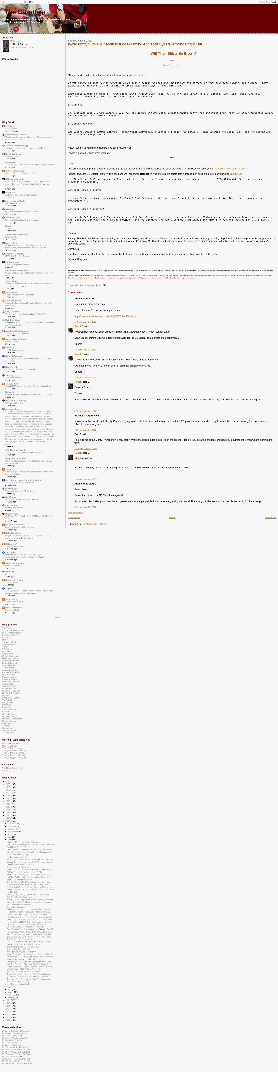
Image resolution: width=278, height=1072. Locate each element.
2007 (8, 1011)
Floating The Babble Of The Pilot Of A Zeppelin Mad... (29, 922)
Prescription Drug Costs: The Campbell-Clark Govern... (30, 962)
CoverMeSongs (9, 677)
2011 (8, 1000)
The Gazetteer (25, 12)
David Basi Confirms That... (18, 847)
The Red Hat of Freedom (15, 546)
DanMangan (11, 497)
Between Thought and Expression (19, 527)
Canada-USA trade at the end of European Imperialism (28, 386)
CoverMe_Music (13, 300)
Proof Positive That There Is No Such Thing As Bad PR (30, 929)
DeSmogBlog (11, 514)
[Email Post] (104, 285)
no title (8, 574)
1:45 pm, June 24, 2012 (85, 322)
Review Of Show (9, 746)
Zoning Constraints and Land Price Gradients (24, 452)
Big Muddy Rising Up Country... (20, 880)
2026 (8, 781)
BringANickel (8, 702)
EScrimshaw (11, 292)
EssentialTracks (9, 770)
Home (172, 517)
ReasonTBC (11, 162)
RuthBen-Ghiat (12, 320)
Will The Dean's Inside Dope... (19, 905)
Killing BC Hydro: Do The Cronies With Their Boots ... (29, 924)
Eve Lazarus (11, 505)
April (10, 989)
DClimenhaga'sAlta (14, 179)
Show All (57, 618)
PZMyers (9, 126)
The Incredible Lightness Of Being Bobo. (24, 947)
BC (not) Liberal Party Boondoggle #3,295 (24, 872)
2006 (8, 1014)
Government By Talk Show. (18, 867)
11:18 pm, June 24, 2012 (85, 448)
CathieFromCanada (14, 171)
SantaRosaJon (9, 730)
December (12, 824)
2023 (8, 790)
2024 (8, 787)
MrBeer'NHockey (13, 608)
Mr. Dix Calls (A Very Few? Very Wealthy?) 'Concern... (29, 887)
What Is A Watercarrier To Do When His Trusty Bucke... (30, 870)
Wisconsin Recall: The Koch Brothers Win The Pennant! (30, 957)
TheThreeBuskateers (12, 768)
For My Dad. (12, 892)
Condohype (7, 728)
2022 (8, 793)
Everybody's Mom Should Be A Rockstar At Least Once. (30, 890)
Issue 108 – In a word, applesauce (19, 483)
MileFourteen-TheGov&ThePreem (18, 1063)
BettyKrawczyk (9, 723)
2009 (8, 1006)
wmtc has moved (12, 566)
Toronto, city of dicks (14, 602)
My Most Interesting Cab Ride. (20, 984)
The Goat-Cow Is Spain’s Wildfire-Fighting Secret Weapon (29, 165)
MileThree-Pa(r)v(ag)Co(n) (14, 1038)
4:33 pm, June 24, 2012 (85, 411)
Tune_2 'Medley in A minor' (14, 750)
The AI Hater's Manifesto (15, 350)
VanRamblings (12, 281)
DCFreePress (8, 674)
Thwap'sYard (11, 384)
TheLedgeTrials (9, 709)
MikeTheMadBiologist (12, 633)
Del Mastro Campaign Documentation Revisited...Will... (30, 909)
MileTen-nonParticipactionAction (17, 1054)
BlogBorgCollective (11, 660)
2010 (8, 1003)
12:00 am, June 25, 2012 (85, 479)
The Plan (9, 228)
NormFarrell (11, 367)
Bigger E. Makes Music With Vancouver (23, 842)
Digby (8, 226)
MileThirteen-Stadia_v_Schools (16, 1061)
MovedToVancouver (11, 721)
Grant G (79, 326)
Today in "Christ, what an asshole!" (20, 173)
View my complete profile (21, 47)
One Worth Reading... (16, 907)
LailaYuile (10, 552)
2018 (8, 804)
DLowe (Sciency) (10, 656)
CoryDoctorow (12, 312)
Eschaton (6, 707)
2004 (8, 1020)
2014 (8, 815)
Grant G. (138, 275)
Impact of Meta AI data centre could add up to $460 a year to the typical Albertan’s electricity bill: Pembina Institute (27, 184)
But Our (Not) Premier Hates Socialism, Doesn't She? (29, 919)
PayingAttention (9, 679)
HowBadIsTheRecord (12, 719)
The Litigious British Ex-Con (18, 949)
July (10, 837)
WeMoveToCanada (14, 563)
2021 (8, 795)
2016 (8, 809)
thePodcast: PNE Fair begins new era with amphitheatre (28, 394)
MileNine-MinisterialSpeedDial (16, 1052)
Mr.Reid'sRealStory (11, 698)
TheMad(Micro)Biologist (17, 234)
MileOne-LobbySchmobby (14, 1033)
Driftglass (10, 192)
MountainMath (8, 665)
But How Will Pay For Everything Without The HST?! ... (30, 877)
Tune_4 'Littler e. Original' (14, 755)
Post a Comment (75, 513)
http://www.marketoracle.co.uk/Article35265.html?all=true (105, 316)
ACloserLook (8, 732)
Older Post (270, 517)
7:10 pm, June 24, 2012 (85, 430)
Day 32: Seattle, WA (14, 403)
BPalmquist (11, 489)
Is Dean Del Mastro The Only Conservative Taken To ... (30, 942)
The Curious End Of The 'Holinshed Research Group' (29, 937)
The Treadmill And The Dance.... (20, 939)
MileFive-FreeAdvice (11, 1042)
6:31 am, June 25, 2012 (85, 507)
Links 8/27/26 (11, 237)
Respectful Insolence (15, 458)
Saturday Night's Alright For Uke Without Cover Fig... (29, 895)
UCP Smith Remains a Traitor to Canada (22, 212)
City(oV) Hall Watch (14, 254)
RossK (78, 381)
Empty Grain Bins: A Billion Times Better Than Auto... (29, 902)
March (10, 992)
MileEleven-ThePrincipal (13, 1056)
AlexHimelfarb (12, 409)
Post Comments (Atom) (94, 524)
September (12, 832)
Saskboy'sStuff (12, 217)
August (11, 834)
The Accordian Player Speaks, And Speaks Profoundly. (30, 899)
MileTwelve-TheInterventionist (16, 1059)
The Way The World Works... (19, 897)
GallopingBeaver (10, 714)
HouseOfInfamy (9, 716)
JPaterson (10, 469)
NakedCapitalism (13, 154)
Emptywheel (11, 243)
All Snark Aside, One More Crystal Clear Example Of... (30, 934)
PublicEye (6, 705)
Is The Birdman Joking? (17, 857)
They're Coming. (12, 582)
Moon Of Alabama (10, 681)
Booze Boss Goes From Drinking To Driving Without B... (30, 914)
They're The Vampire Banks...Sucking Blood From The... (30, 860)
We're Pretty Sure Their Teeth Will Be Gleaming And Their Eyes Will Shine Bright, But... (136, 44)
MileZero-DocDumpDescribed (16, 1031)
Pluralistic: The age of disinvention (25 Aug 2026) (25, 314)
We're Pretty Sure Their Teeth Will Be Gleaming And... (29, 852)
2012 (8, 821)
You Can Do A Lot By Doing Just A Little (23, 972)
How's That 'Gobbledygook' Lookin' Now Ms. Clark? (28, 875)
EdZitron (9, 347)
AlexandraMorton (10, 670)
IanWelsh (9, 572)
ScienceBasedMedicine (16, 270)
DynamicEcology (13, 356)
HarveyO (6, 695)
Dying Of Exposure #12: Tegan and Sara (22, 499)
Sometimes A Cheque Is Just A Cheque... (24, 944)
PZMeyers (7, 649)
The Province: (139, 75)
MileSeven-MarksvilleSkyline (15, 1047)
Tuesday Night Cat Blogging (17, 333)
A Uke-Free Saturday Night (18, 855)
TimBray (9, 375)
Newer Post (74, 517)
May (10, 987)
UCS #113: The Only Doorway (17, 256)
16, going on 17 (192, 241)
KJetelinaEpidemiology (16, 145)
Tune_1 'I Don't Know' (12, 748)
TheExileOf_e (8, 700)
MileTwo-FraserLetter (12, 1035)
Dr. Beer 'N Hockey (14, 525)
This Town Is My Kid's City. (18, 982)
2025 (8, 784)
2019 (8, 801)
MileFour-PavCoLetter (12, 1040)
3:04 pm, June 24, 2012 (85, 350)
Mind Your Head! (12, 610)
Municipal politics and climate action (20, 369)
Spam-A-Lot (236, 174)
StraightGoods (8, 684)
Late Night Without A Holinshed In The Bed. (25, 927)
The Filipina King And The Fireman (21, 952)
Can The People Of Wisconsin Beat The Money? (27, 964)
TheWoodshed (9, 642)
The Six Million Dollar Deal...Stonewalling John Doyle (29, 882)
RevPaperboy (12, 599)
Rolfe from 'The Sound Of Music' (230, 168)
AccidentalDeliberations (17, 331)
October (11, 829)
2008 (8, 1009)
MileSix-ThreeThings (11, 1045)
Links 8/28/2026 (12, 156)
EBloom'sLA (11, 544)
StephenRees (8, 686)
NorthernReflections (15, 580)
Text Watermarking (13, 378)
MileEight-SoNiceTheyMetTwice (16, 1049)
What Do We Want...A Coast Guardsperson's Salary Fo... (31, 954)
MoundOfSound (9, 663)
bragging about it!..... (88, 278)
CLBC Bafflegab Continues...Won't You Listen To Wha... (30, 850)
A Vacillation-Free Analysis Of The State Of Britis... (28, 885)
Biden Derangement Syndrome (18, 265)
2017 (8, 807)
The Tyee (6, 628)
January (11, 997)
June (10, 840)
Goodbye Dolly (11, 342)
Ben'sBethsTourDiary (15, 400)
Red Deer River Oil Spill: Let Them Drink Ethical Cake (29, 932)
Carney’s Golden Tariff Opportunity (19, 295)
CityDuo (9, 588)
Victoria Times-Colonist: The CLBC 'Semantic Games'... (30, 862)
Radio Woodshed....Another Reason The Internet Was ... (30, 967)
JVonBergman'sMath (15, 450)
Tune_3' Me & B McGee (13, 753)
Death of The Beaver (14, 508)
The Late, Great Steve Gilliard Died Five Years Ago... (29, 979)
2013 (8, 818)
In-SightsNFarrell (10, 635)
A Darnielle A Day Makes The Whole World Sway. (27, 977)
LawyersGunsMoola (15, 201)
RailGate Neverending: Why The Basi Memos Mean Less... (32, 845)
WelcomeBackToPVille (16, 339)
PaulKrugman (12, 262)
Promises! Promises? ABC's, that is (20, 491)
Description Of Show (11, 743)
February (12, 995)
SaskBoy (6, 725)
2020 (8, 798)
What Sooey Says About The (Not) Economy (25, 959)
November (12, 826)
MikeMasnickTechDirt (15, 134)
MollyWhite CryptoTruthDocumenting (23, 480)
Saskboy (9, 209)
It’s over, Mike (11, 129)
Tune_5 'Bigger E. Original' (14, 757)
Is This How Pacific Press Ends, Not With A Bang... (28, 912)
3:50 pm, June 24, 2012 (85, 377)
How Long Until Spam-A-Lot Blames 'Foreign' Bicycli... (29, 917)
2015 (8, 812)
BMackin (9, 392)
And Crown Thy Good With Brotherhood (21, 195)
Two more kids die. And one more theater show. (25, 148)
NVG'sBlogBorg (13, 533)
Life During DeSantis (14, 203)
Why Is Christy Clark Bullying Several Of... (25, 969)
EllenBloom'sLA (9, 688)
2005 (8, 1017)
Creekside (7, 712)
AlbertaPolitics (8, 644)
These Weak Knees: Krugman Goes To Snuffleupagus (29, 974)
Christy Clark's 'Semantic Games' (21, 865)
